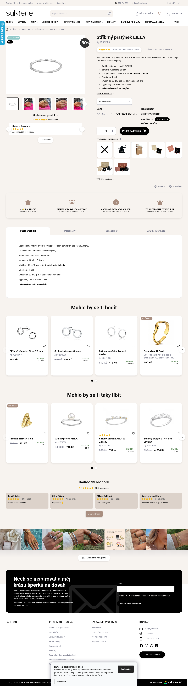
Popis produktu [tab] (28, 231)
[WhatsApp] (151, 645)
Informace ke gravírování (59, 628)
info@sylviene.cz (151, 629)
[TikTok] (157, 645)
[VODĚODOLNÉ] (161, 333)
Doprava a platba (26, 3)
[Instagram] (146, 645)
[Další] (82, 129)
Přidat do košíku (131, 131)
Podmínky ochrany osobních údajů (62, 655)
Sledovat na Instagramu (96, 558)
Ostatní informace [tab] (156, 231)
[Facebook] (141, 645)
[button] (92, 380)
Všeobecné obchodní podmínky (61, 660)
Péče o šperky (54, 641)
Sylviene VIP (10, 3)
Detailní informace (104, 94)
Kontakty (60, 3)
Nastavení (61, 681)
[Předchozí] (8, 129)
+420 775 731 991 (152, 639)
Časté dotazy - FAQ (99, 637)
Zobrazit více (45, 140)
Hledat (109, 14)
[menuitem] (10, 22)
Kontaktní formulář (152, 655)
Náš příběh (53, 632)
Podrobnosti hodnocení (131, 49)
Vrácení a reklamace (45, 3)
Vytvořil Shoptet (156, 682)
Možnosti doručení (149, 123)
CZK (174, 3)
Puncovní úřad (55, 646)
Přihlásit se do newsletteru (130, 603)
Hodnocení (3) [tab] (111, 231)
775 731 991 (149, 634)
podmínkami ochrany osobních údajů (155, 596)
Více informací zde (93, 675)
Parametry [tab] (69, 231)
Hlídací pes (177, 186)
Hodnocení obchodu (94, 482)
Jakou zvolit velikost (57, 637)
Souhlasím (126, 669)
